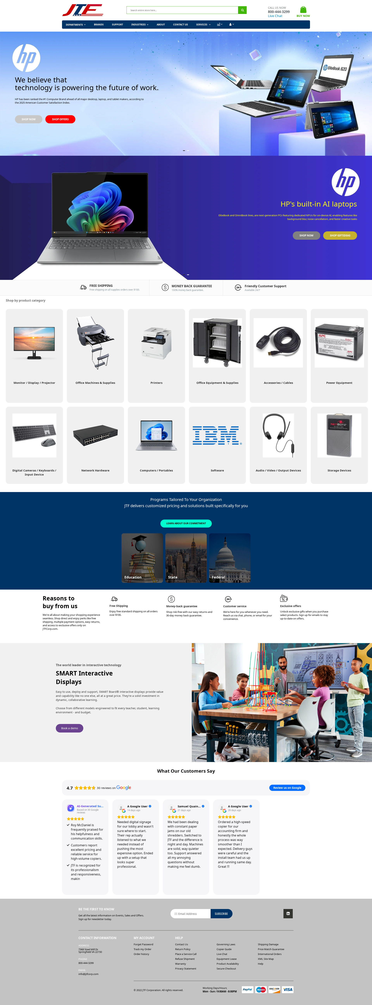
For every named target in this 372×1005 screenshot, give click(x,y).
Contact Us (180, 24)
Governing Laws (226, 944)
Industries (138, 24)
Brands (99, 24)
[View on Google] (121, 808)
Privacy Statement (185, 968)
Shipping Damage (268, 944)
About (161, 24)
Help (260, 963)
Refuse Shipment (185, 959)
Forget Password (143, 944)
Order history (141, 954)
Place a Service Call (185, 954)
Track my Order (142, 949)
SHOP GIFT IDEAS (339, 100)
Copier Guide (224, 949)
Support (117, 24)
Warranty (180, 963)
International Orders (270, 954)
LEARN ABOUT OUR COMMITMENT (186, 523)
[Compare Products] (219, 24)
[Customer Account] (231, 24)
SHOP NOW (306, 100)
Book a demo (69, 728)
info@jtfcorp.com (88, 974)
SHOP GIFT (58, 225)
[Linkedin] (288, 913)
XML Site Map (266, 959)
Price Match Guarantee (271, 949)
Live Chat (275, 16)
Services (202, 24)
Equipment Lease (227, 959)
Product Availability (228, 963)
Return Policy (182, 949)
